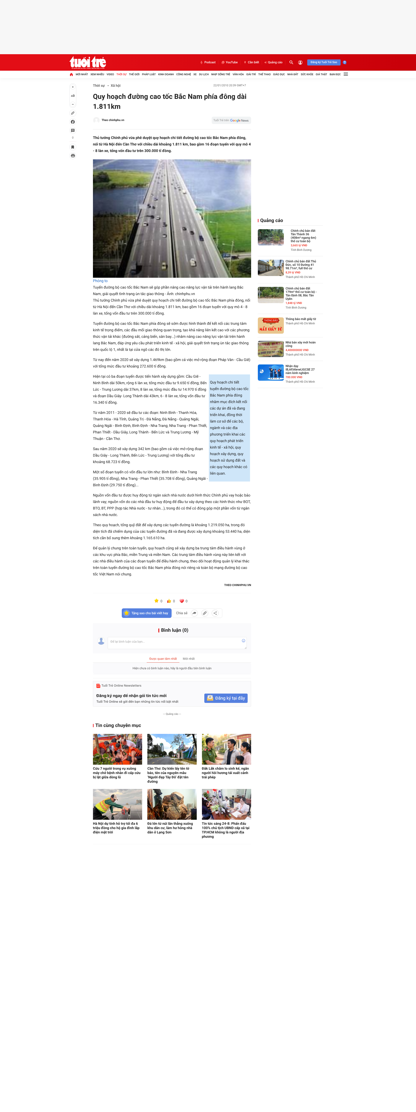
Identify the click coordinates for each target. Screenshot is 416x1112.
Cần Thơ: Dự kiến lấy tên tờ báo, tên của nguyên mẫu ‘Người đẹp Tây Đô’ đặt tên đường (168, 775)
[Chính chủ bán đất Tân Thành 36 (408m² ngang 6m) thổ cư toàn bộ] (271, 237)
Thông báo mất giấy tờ (301, 319)
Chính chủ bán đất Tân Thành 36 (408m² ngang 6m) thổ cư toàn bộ (303, 236)
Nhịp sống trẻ (220, 74)
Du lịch (204, 74)
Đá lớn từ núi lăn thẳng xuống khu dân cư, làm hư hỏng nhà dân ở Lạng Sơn (170, 827)
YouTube (232, 62)
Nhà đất (292, 74)
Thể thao (264, 74)
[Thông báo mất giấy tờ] (271, 325)
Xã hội (115, 85)
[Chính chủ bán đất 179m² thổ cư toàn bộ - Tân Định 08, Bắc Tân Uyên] (271, 295)
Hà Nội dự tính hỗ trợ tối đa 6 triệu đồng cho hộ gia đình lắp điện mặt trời (116, 827)
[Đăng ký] (226, 698)
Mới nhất (82, 74)
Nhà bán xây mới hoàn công (301, 344)
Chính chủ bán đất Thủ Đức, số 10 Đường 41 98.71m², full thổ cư (301, 265)
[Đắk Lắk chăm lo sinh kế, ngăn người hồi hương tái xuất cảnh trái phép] (226, 749)
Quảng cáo (275, 62)
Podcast (210, 62)
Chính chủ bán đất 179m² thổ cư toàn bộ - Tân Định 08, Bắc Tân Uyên (301, 294)
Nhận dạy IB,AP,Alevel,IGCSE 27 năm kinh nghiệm (300, 369)
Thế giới (134, 74)
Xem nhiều (97, 74)
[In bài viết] (72, 155)
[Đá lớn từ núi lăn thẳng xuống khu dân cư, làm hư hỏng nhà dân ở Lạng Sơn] (172, 804)
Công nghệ (183, 74)
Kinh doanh (166, 74)
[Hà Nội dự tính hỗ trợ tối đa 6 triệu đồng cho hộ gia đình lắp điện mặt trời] (117, 804)
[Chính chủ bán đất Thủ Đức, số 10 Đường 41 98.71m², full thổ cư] (271, 268)
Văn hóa (238, 74)
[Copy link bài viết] (204, 613)
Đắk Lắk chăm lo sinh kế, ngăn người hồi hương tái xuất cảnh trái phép (225, 772)
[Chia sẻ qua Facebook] (194, 613)
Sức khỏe (307, 74)
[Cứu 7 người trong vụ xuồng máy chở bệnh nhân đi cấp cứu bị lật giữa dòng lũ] (117, 749)
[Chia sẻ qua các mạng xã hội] (215, 613)
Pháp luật (149, 74)
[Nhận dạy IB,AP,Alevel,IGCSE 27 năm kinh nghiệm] (271, 372)
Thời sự (121, 74)
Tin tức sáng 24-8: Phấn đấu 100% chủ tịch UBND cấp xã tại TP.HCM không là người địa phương (226, 830)
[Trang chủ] (71, 74)
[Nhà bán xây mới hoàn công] (271, 349)
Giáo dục (279, 74)
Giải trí (251, 74)
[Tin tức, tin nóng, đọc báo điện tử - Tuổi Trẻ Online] (87, 62)
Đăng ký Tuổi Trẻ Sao (324, 62)
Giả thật (321, 74)
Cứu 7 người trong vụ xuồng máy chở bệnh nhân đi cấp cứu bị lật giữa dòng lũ (116, 772)
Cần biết (253, 62)
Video (110, 74)
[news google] (231, 120)
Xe (195, 74)
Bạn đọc (335, 74)
